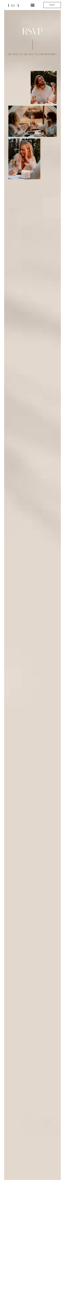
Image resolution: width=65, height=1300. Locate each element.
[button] (32, 5)
